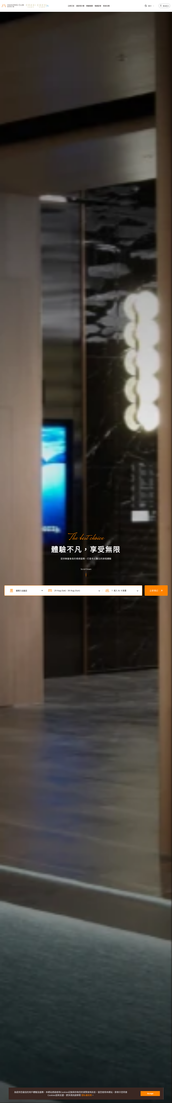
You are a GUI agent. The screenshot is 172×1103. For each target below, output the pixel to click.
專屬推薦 (89, 6)
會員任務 (106, 6)
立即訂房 (71, 6)
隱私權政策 (86, 1095)
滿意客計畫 (80, 6)
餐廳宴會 (98, 6)
